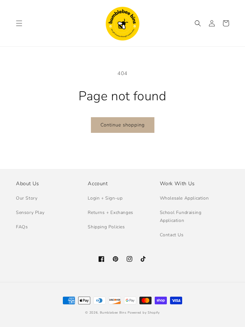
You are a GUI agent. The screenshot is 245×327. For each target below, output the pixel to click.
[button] (19, 23)
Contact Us (172, 235)
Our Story (26, 198)
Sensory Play (30, 212)
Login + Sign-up (105, 198)
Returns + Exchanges (110, 212)
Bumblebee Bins (114, 312)
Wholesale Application (184, 198)
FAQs (22, 227)
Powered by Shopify (144, 312)
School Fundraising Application (181, 216)
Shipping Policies (106, 227)
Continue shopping (122, 125)
